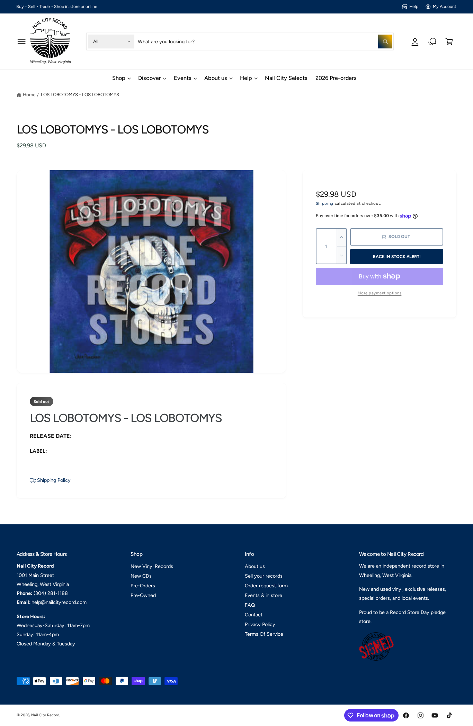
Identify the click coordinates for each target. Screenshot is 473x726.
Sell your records (264, 576)
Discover (149, 78)
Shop (118, 78)
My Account (444, 6)
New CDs (141, 576)
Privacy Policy (260, 624)
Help (413, 6)
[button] (21, 41)
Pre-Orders (143, 585)
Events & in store (263, 595)
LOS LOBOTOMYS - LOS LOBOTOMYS (80, 94)
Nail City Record (45, 715)
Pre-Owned (143, 595)
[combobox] (265, 41)
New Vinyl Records (152, 566)
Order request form (266, 585)
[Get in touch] (432, 41)
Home (29, 94)
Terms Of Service (264, 634)
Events (182, 78)
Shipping (324, 203)
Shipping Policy (54, 480)
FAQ (250, 605)
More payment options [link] (380, 293)
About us (215, 78)
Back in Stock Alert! (396, 256)
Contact (253, 615)
